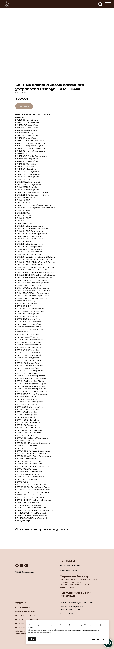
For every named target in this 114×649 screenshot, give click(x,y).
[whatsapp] (17, 565)
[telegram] (21, 565)
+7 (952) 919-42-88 (70, 565)
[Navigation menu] (108, 4)
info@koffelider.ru (68, 570)
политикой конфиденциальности (86, 630)
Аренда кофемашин (25, 615)
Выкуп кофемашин (25, 611)
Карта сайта (66, 613)
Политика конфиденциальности (76, 603)
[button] (100, 4)
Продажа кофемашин (27, 619)
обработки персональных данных (40, 632)
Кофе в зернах (22, 607)
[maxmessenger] (26, 565)
